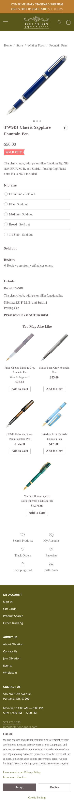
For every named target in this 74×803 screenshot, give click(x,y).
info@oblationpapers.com (20, 727)
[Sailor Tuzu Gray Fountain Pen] (54, 347)
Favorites (51, 555)
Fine (18, 204)
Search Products (23, 540)
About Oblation (13, 644)
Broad (19, 224)
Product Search (13, 616)
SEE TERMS (55, 9)
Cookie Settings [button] (37, 797)
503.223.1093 (12, 722)
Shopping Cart (23, 570)
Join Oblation (11, 658)
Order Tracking (13, 623)
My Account (51, 540)
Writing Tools (36, 45)
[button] (37, 22)
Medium (21, 214)
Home (8, 45)
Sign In (8, 602)
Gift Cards (51, 570)
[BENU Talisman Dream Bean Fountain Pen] (19, 414)
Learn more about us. (15, 777)
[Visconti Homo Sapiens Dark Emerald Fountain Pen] (37, 476)
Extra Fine (22, 194)
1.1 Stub (21, 234)
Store (19, 45)
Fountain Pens (58, 45)
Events (7, 665)
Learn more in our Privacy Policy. (22, 772)
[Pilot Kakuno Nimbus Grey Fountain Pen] (19, 347)
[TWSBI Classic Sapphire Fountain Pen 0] (37, 85)
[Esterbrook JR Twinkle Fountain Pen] (54, 414)
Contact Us (10, 651)
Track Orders (23, 555)
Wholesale (10, 672)
